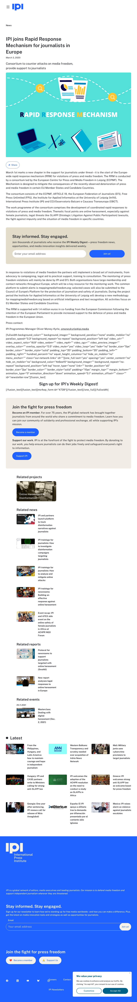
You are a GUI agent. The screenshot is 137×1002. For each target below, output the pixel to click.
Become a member (25, 432)
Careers (52, 979)
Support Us (50, 960)
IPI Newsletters (56, 989)
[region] (102, 984)
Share (14, 165)
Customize (89, 991)
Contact (67, 979)
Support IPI (22, 456)
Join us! (107, 253)
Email (11, 920)
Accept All (115, 991)
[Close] (129, 973)
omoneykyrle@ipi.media (75, 328)
